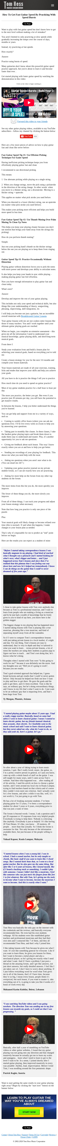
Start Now (29, 1112)
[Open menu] (52, 5)
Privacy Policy (26, 1137)
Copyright (44, 1135)
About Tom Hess (14, 1135)
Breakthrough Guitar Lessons (34, 316)
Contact (4, 1135)
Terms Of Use (34, 1135)
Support (25, 1135)
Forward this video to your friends (32, 121)
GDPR (35, 1137)
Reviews (52, 1135)
